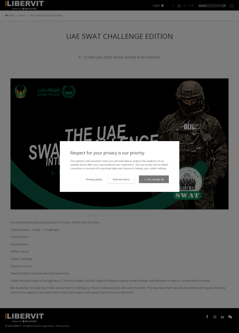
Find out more (121, 179)
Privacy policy (94, 179)
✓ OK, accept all (154, 179)
